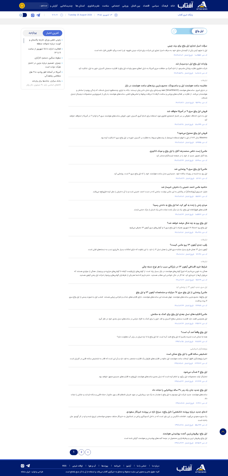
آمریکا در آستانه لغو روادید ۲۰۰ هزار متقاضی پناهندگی (45, 74)
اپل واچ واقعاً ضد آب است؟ (194, 332)
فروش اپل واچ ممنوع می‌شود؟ (192, 133)
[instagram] (32, 15)
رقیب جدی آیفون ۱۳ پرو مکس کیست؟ (188, 245)
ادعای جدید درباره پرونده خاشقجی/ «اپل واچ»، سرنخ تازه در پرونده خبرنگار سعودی (167, 412)
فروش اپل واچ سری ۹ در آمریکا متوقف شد (187, 111)
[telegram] (38, 15)
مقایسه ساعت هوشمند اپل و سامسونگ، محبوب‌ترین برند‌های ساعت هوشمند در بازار (166, 85)
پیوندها (104, 466)
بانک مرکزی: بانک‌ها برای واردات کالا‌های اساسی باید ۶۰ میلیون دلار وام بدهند (44, 84)
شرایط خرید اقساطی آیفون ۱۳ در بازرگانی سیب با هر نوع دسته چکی (174, 267)
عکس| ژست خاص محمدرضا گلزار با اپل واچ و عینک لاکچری (178, 151)
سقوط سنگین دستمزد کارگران (48, 58)
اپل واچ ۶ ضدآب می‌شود (195, 372)
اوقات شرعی (77, 466)
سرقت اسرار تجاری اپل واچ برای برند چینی (187, 46)
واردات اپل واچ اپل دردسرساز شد (191, 64)
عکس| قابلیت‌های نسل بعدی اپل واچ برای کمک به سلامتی (179, 314)
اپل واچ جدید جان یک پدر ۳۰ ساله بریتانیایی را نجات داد (179, 390)
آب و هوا (92, 466)
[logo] (193, 5)
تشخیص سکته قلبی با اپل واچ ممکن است (186, 354)
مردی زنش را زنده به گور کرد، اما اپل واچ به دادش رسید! (180, 205)
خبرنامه (117, 466)
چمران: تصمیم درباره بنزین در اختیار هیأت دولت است (44, 65)
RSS (64, 466)
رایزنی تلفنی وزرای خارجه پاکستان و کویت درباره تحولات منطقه (45, 41)
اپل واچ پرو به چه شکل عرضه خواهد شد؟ (187, 223)
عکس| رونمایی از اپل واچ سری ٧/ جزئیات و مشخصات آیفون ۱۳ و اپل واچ (171, 292)
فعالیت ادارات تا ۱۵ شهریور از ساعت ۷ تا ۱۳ (44, 50)
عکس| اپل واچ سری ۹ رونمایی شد (190, 169)
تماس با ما (141, 466)
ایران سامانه (25, 471)
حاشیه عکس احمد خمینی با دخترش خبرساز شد (184, 187)
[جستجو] (22, 5)
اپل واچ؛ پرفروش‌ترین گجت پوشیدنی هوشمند (185, 434)
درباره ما (155, 466)
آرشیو (128, 466)
